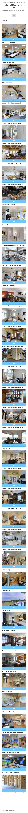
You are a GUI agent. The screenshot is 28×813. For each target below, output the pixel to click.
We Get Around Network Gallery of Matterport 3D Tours (14, 5)
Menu (14, 15)
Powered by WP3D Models (14, 796)
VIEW (14, 39)
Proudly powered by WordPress (8, 810)
